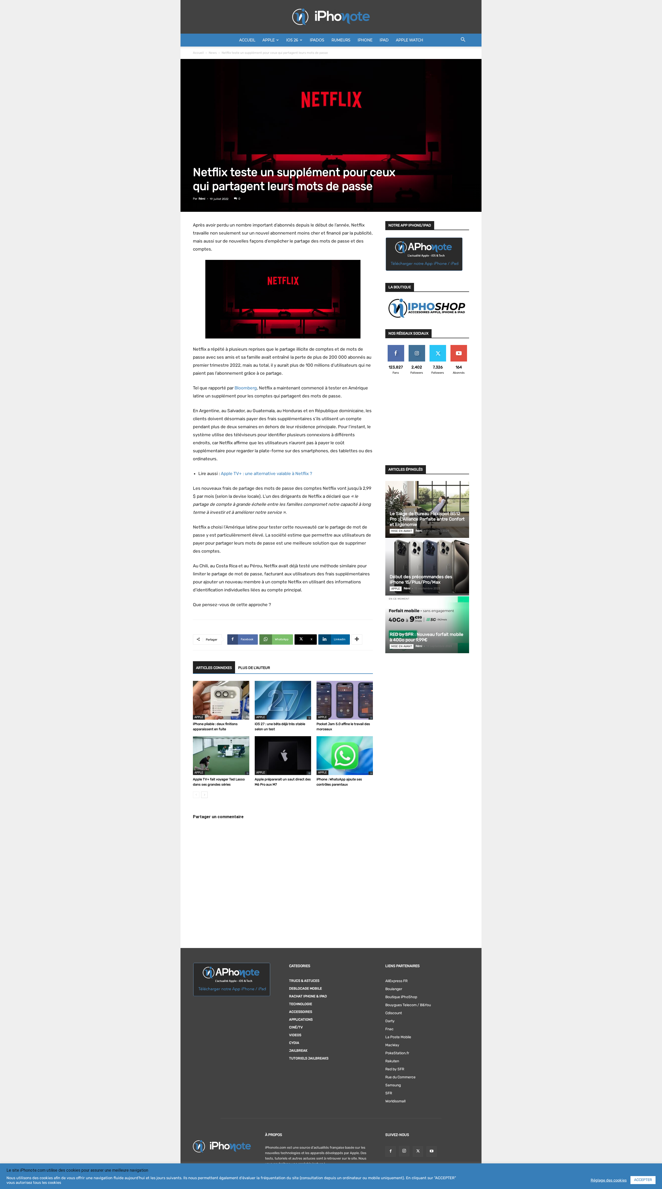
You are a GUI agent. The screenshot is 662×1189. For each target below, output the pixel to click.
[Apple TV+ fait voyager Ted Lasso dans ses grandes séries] (221, 755)
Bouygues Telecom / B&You (408, 1005)
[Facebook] (390, 1151)
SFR (388, 1093)
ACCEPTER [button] (643, 1180)
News (213, 53)
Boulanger (393, 989)
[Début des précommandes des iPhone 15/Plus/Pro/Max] (427, 567)
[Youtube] (431, 1151)
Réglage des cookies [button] (609, 1180)
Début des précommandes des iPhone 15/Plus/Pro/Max (421, 579)
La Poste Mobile (398, 1037)
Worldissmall (395, 1101)
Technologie (300, 1004)
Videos (295, 1035)
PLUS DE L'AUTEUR (254, 668)
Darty (390, 1021)
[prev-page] (196, 795)
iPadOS (317, 40)
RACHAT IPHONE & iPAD (308, 996)
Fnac (389, 1029)
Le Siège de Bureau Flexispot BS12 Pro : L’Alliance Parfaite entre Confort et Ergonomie (427, 519)
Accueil (247, 40)
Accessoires (300, 1012)
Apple (268, 40)
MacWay (392, 1045)
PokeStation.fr (397, 1053)
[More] (356, 639)
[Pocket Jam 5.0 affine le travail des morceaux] (345, 700)
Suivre (417, 347)
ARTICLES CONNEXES (214, 668)
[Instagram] (404, 1151)
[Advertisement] (427, 423)
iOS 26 (292, 40)
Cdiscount (393, 1013)
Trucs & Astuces (304, 981)
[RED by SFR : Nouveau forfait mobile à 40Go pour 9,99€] (427, 624)
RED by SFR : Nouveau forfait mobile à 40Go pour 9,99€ (426, 637)
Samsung (393, 1085)
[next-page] (204, 795)
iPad (384, 40)
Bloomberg (246, 387)
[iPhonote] (331, 17)
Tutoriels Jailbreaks (308, 1058)
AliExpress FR (396, 981)
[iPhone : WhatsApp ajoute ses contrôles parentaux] (345, 755)
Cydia (294, 1043)
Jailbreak (298, 1050)
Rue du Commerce (400, 1077)
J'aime (396, 347)
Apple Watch (409, 40)
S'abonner (458, 347)
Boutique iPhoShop (401, 997)
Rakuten (392, 1061)
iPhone (365, 40)
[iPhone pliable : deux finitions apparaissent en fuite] (221, 700)
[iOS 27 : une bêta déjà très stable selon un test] (283, 700)
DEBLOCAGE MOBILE (305, 988)
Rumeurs (341, 40)
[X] (418, 1151)
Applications (301, 1019)
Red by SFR (394, 1069)
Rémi (202, 198)
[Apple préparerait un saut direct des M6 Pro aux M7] (283, 755)
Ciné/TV (296, 1027)
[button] (463, 40)
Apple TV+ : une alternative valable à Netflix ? (266, 473)
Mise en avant (401, 531)
